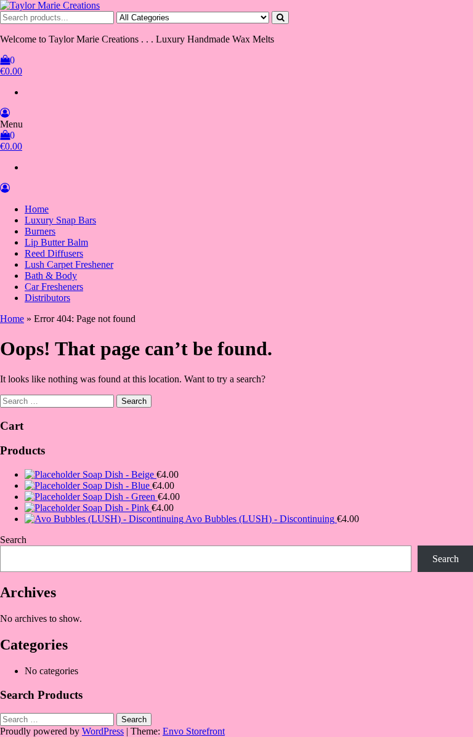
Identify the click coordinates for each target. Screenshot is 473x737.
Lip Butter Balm (56, 242)
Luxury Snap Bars (60, 220)
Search (13, 539)
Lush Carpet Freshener (69, 264)
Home (37, 209)
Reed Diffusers (54, 253)
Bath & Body (51, 275)
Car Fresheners (54, 286)
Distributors (47, 297)
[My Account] (5, 113)
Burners (40, 231)
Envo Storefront (194, 731)
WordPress (103, 731)
